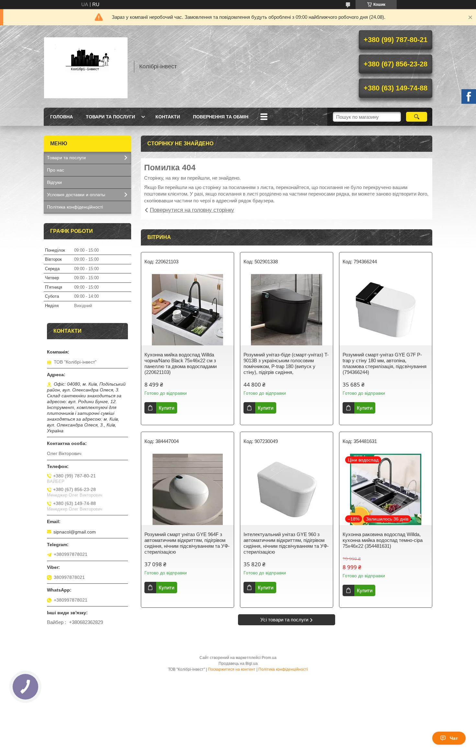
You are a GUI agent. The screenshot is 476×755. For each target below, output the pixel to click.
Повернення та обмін (220, 116)
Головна (61, 116)
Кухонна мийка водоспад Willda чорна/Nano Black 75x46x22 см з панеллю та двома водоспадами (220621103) (180, 363)
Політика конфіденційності (75, 207)
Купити (166, 408)
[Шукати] (416, 117)
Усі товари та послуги (284, 619)
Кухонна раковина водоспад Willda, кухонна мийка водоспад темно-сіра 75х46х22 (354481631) (383, 540)
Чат (454, 738)
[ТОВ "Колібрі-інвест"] (86, 66)
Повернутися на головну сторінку (192, 210)
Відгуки (54, 182)
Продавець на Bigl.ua (238, 663)
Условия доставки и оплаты (76, 194)
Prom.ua (269, 657)
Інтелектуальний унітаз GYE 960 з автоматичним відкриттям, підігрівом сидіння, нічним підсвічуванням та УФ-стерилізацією (286, 543)
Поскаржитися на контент (231, 669)
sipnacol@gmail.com (74, 531)
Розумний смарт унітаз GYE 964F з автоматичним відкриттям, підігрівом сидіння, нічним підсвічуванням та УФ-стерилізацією (187, 543)
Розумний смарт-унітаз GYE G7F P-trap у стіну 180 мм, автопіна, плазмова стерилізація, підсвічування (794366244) (384, 363)
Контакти (167, 116)
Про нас (55, 170)
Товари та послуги (110, 116)
